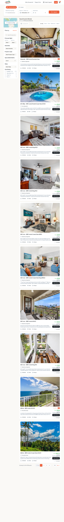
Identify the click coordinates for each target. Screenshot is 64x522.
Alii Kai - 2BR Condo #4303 (27, 408)
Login (56, 2)
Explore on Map (11, 22)
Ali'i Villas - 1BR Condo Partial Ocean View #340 (33, 104)
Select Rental (56, 65)
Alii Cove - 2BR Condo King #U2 (28, 191)
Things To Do (38, 2)
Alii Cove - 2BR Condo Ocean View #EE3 (31, 234)
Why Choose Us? (29, 2)
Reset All (15, 30)
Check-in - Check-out (23, 10)
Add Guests (35, 10)
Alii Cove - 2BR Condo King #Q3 (29, 147)
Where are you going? (10, 10)
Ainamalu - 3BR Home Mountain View (30, 59)
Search (55, 12)
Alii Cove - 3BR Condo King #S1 (28, 364)
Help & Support (48, 2)
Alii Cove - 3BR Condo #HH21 (28, 321)
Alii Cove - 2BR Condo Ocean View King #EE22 (32, 278)
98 (54, 465)
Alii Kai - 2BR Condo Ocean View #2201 (30, 453)
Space (7, 60)
